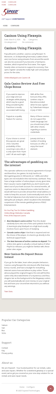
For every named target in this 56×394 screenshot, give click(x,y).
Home (4, 2)
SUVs (4, 333)
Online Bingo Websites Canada (17, 213)
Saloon (4, 325)
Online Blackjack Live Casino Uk (17, 77)
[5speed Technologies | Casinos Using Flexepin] (11, 12)
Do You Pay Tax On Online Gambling (19, 210)
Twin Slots (8, 291)
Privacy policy (7, 353)
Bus (3, 330)
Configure (12, 2)
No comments (28, 42)
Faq (3, 350)
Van (3, 328)
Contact (5, 348)
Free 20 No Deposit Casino (15, 215)
